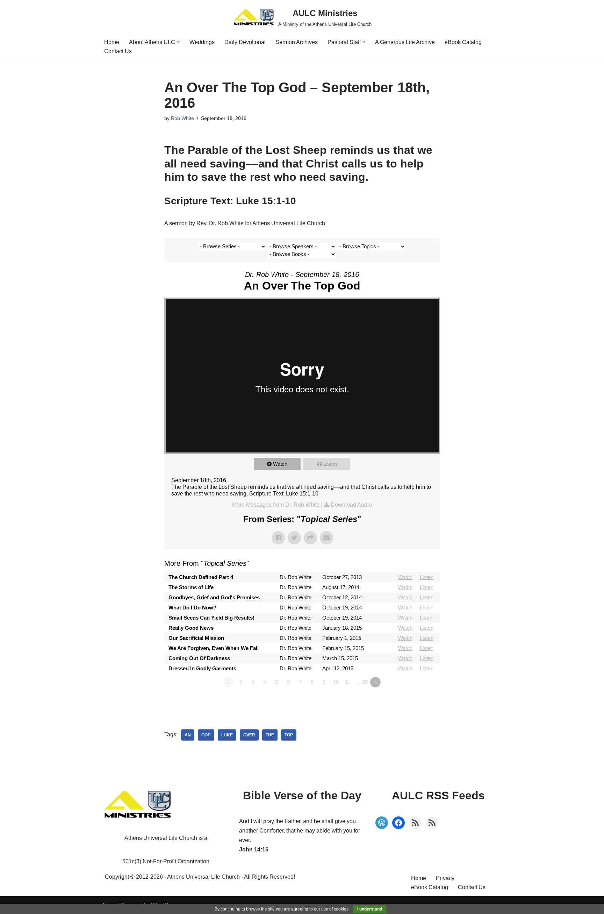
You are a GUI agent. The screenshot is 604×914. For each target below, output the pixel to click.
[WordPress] (381, 822)
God (206, 735)
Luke (227, 735)
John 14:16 (253, 849)
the (270, 735)
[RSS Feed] (415, 822)
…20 (362, 682)
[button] (178, 42)
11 (347, 682)
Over (249, 735)
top (289, 735)
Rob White (182, 118)
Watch (280, 464)
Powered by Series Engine (414, 701)
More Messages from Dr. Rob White (276, 505)
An (188, 735)
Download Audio (351, 505)
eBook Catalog (463, 42)
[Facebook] (398, 822)
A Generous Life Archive (405, 42)
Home (111, 42)
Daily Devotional (245, 42)
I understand (369, 909)
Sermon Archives (296, 42)
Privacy (445, 878)
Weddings (202, 42)
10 (336, 682)
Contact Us (118, 51)
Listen (330, 464)
